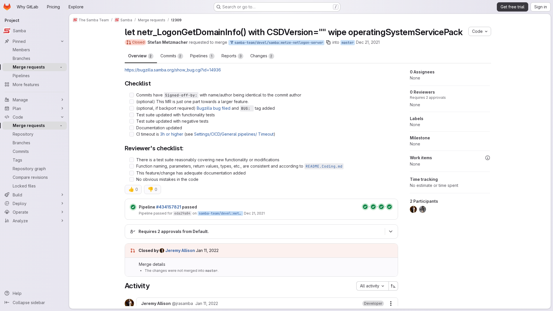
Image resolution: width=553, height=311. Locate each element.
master (348, 42)
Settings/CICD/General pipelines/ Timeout (234, 134)
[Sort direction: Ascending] (393, 286)
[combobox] (372, 286)
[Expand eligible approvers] (390, 231)
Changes (261, 55)
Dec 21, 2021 (368, 42)
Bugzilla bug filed (213, 108)
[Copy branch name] (328, 42)
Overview (140, 55)
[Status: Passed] (133, 207)
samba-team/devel (215, 213)
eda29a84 (182, 213)
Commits (170, 55)
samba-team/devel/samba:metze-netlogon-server (277, 42)
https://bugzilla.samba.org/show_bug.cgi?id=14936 (173, 69)
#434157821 (168, 206)
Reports (231, 55)
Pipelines (201, 55)
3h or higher (171, 134)
